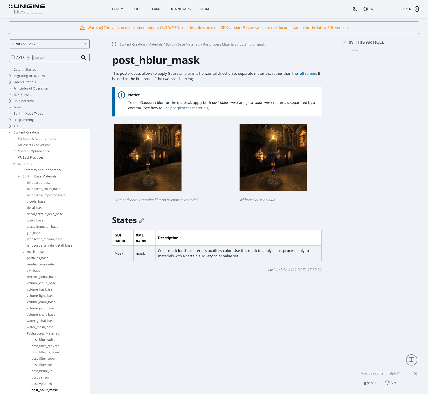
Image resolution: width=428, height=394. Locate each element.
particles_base (37, 258)
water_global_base (40, 321)
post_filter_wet (42, 365)
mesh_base (35, 252)
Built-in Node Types (28, 113)
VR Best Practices (30, 157)
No (393, 382)
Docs (136, 9)
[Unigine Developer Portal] (27, 9)
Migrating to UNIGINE (29, 76)
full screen (307, 73)
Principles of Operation (30, 88)
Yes (373, 382)
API (15, 126)
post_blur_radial (43, 339)
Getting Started (24, 69)
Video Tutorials (24, 82)
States (353, 50)
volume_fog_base (39, 289)
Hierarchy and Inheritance (42, 170)
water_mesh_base (40, 327)
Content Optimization (34, 151)
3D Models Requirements (37, 138)
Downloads (180, 9)
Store (205, 9)
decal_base (35, 208)
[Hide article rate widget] (415, 373)
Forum (117, 9)
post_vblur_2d (41, 383)
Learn (155, 9)
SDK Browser (23, 94)
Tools (17, 107)
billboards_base (39, 182)
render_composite (40, 264)
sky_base (33, 270)
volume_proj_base (40, 308)
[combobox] (369, 9)
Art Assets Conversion (34, 145)
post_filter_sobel (43, 358)
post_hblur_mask (44, 390)
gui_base (33, 233)
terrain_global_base (41, 277)
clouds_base (36, 201)
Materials (25, 164)
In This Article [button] (366, 42)
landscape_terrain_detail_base (49, 245)
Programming (23, 120)
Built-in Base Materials (39, 176)
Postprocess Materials (43, 333)
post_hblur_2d (42, 371)
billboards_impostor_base (46, 195)
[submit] (84, 57)
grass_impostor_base (42, 226)
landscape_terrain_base (45, 239)
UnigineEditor (23, 101)
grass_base (35, 220)
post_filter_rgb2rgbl (46, 346)
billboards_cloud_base (43, 189)
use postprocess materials (185, 107)
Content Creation (26, 132)
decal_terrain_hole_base (45, 214)
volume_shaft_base (41, 314)
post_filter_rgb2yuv (45, 352)
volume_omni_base (41, 302)
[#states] (141, 220)
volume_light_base (40, 295)
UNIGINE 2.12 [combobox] (24, 44)
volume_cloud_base (41, 283)
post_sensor (40, 377)
